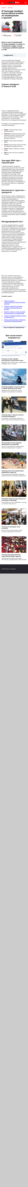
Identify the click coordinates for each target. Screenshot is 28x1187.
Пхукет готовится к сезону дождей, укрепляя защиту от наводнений (14, 312)
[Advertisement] (14, 99)
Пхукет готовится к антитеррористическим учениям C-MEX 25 (14, 302)
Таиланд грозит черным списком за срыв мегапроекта (13, 415)
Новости (6, 29)
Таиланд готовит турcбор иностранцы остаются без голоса (12, 359)
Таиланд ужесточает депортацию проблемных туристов (13, 471)
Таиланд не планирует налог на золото (11, 527)
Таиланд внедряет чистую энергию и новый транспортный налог (13, 387)
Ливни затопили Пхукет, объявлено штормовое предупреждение (15, 320)
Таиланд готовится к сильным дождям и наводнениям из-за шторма (13, 307)
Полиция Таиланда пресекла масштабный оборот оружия (11, 555)
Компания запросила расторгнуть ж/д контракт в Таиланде (14, 499)
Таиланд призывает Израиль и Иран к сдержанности (15, 316)
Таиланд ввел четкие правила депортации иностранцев (11, 443)
